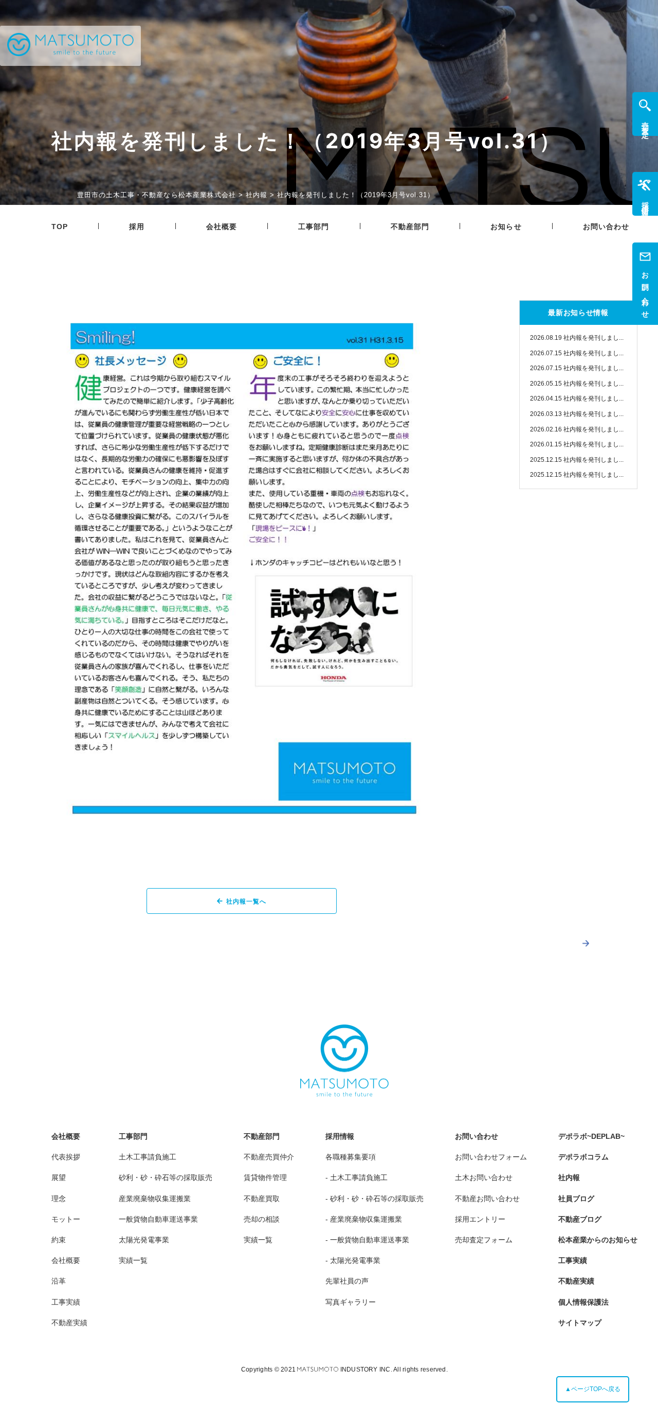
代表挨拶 (65, 1157)
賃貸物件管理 (265, 1177)
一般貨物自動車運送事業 (158, 1219)
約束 (58, 1240)
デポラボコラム (583, 1157)
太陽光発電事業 (144, 1240)
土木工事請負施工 (147, 1157)
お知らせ (505, 226)
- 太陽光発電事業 (352, 1260)
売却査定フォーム (484, 1240)
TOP (59, 226)
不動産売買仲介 (269, 1157)
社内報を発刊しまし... (577, 337)
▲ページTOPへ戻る (592, 1389)
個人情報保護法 (583, 1302)
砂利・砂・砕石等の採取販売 (165, 1177)
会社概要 (221, 226)
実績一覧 (133, 1260)
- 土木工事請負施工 (356, 1177)
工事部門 (313, 226)
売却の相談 (262, 1219)
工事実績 (65, 1302)
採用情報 (339, 1136)
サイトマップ (579, 1323)
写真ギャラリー (350, 1302)
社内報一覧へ (246, 901)
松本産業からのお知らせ (597, 1240)
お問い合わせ (606, 226)
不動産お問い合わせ (487, 1198)
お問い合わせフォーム (491, 1157)
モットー (65, 1219)
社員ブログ (576, 1198)
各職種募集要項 (350, 1157)
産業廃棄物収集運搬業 (155, 1198)
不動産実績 (69, 1323)
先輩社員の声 (347, 1281)
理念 (58, 1198)
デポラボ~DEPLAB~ (591, 1136)
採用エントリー (480, 1219)
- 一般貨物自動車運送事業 (367, 1240)
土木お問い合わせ (484, 1177)
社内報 (569, 1177)
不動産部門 (410, 226)
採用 (136, 226)
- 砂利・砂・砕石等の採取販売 (374, 1198)
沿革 (58, 1281)
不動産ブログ (579, 1219)
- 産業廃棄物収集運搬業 (363, 1219)
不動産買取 (262, 1198)
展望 (58, 1177)
